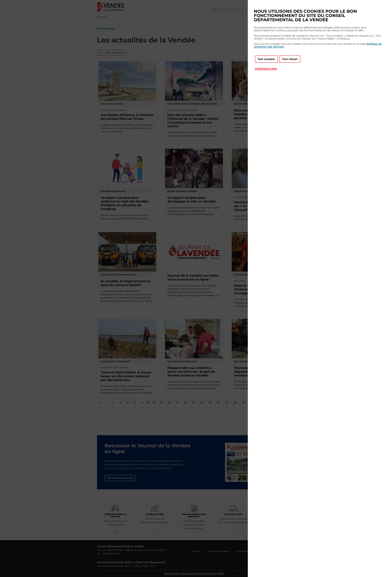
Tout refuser (290, 59)
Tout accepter (266, 59)
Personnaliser (266, 68)
